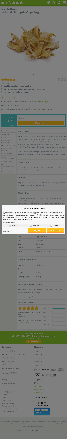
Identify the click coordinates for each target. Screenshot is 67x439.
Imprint (13, 222)
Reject (37, 230)
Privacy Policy (6, 222)
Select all (55, 230)
